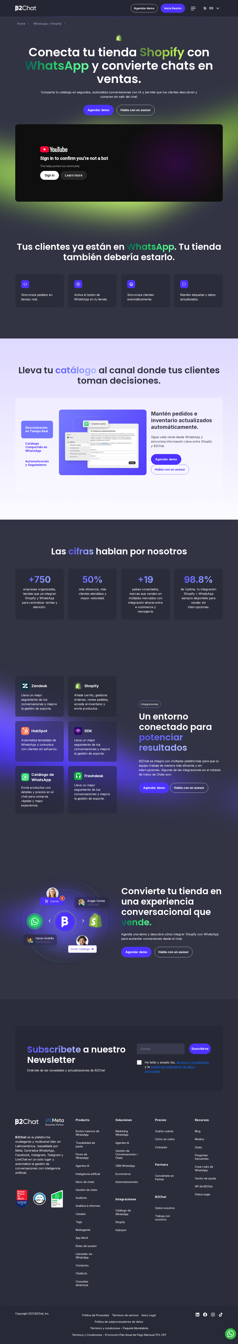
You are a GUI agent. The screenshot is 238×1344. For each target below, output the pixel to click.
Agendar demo (144, 8)
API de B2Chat (204, 1186)
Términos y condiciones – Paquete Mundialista (119, 1328)
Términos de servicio (125, 1315)
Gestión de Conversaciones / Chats (126, 1154)
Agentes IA (82, 1165)
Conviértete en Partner (164, 1177)
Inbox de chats (85, 1181)
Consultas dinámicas (82, 1283)
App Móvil (82, 1237)
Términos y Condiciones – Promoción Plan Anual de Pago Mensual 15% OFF (119, 1334)
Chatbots (81, 1273)
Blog (197, 1131)
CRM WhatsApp (125, 1165)
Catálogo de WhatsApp (123, 1212)
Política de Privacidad (95, 1315)
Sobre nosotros (165, 1208)
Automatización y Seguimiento (37, 463)
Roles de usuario (86, 1246)
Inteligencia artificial (88, 1173)
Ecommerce (123, 1173)
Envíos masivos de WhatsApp (87, 1133)
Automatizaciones (126, 1181)
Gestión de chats (86, 1189)
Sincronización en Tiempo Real (36, 429)
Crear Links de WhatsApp (204, 1168)
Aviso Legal (148, 1315)
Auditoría (81, 1197)
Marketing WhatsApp (121, 1133)
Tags (79, 1221)
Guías (198, 1147)
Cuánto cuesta (164, 1131)
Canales (81, 1213)
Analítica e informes (88, 1205)
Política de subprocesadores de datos (119, 1321)
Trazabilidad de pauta (85, 1144)
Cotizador (161, 1147)
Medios (199, 1139)
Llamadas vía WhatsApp (84, 1255)
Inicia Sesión (172, 8)
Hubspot (120, 1230)
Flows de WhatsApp (82, 1156)
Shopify (120, 1222)
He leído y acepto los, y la (177, 1066)
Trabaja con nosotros (162, 1217)
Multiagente (83, 1229)
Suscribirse (200, 1048)
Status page (202, 1194)
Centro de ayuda (205, 1178)
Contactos (82, 1265)
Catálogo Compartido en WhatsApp (36, 447)
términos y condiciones (192, 1062)
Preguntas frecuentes (202, 1157)
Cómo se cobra (165, 1139)
